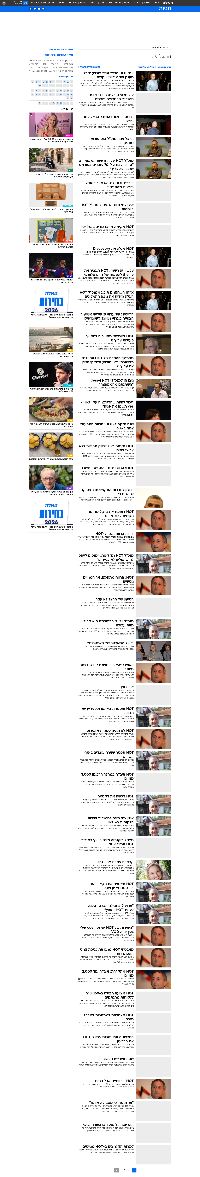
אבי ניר (32, 71)
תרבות (127, 3)
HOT (71, 60)
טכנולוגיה (72, 3)
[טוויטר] (35, 9)
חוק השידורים (42, 67)
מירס (31, 67)
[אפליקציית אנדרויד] (43, 9)
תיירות (83, 3)
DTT (46, 71)
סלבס (118, 3)
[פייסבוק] (31, 9)
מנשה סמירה (67, 71)
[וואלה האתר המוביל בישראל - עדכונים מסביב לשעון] (168, 2)
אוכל (102, 3)
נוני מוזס (57, 71)
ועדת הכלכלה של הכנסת (62, 67)
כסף (110, 3)
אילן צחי (54, 64)
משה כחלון (68, 64)
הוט (63, 60)
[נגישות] (4, 3)
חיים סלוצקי (34, 60)
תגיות (168, 47)
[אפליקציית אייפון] (39, 9)
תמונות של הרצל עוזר (60, 49)
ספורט (147, 3)
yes (67, 60)
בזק (44, 64)
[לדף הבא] (116, 1170)
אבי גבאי (39, 71)
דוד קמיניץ (33, 64)
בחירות (137, 3)
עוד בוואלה (67, 109)
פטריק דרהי (57, 60)
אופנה (61, 3)
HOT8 (42, 60)
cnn (51, 71)
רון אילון (48, 60)
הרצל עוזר (157, 47)
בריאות (93, 3)
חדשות (157, 3)
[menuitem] (155, 3)
